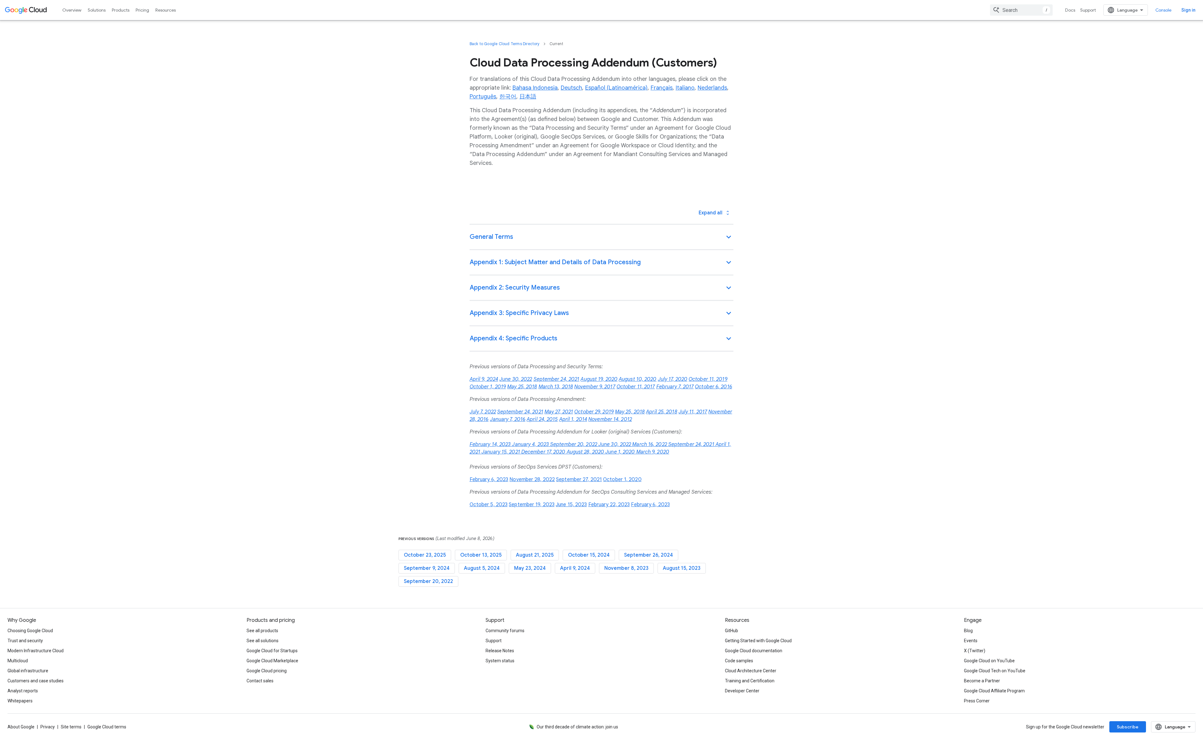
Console (1163, 10)
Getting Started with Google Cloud (758, 640)
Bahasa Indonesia (535, 87)
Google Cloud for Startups (272, 650)
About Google (21, 726)
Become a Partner (982, 680)
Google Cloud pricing (267, 670)
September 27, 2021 (579, 479)
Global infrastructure (28, 670)
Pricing (142, 10)
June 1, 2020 (620, 452)
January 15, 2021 (501, 452)
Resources (165, 10)
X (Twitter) (974, 650)
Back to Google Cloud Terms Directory (504, 43)
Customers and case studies (36, 680)
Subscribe (1127, 727)
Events (970, 640)
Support (1088, 10)
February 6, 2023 (489, 479)
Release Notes (500, 650)
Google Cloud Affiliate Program (994, 690)
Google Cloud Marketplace (272, 660)
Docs (1070, 10)
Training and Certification (749, 680)
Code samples (739, 660)
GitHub (731, 630)
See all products (262, 630)
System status (500, 660)
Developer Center (742, 690)
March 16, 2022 (650, 444)
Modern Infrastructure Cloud (36, 650)
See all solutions (263, 640)
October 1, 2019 (488, 387)
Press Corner (977, 700)
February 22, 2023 (609, 504)
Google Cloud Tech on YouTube (994, 670)
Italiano (685, 87)
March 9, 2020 (652, 452)
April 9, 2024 (484, 379)
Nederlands (712, 87)
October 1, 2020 (622, 479)
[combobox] (1021, 10)
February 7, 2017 (675, 387)
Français (662, 87)
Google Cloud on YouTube (989, 660)
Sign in (1188, 10)
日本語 (527, 96)
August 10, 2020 (638, 379)
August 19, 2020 (599, 379)
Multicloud (18, 660)
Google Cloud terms (106, 726)
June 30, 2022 (515, 379)
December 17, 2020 (544, 452)
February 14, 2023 (491, 444)
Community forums (505, 630)
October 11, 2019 (708, 379)
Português (483, 96)
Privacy (47, 726)
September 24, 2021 (557, 379)
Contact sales (260, 680)
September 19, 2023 (532, 504)
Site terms (71, 726)
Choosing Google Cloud (30, 630)
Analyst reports (23, 690)
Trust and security (25, 640)
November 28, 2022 (532, 479)
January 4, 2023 (531, 444)
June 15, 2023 (571, 504)
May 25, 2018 (522, 387)
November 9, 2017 (594, 387)
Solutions (97, 10)
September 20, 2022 (574, 444)
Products (120, 10)
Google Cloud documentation (753, 650)
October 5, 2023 (489, 504)
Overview (71, 10)
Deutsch (571, 87)
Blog (968, 630)
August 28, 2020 (586, 452)
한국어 (507, 96)
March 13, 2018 (556, 387)
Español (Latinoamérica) (616, 87)
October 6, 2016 (713, 387)
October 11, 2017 (636, 387)
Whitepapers (20, 700)
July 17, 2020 (672, 379)
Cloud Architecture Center (750, 670)
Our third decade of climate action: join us (577, 726)
